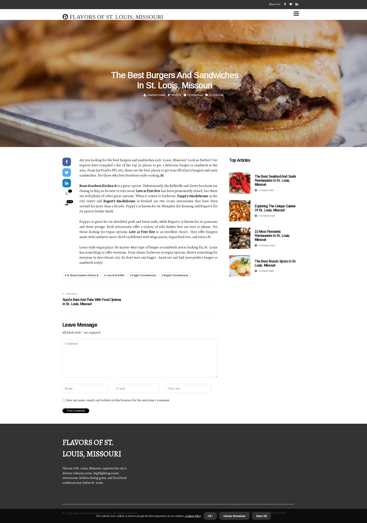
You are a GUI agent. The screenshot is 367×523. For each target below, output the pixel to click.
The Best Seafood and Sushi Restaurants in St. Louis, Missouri (275, 180)
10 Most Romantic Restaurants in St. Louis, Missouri (272, 235)
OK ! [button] (210, 516)
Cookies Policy (192, 516)
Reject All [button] (261, 516)
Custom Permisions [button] (234, 516)
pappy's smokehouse (144, 275)
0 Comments (216, 95)
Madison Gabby (156, 95)
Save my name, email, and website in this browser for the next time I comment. (118, 400)
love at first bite (115, 275)
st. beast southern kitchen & (83, 275)
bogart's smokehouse (176, 275)
